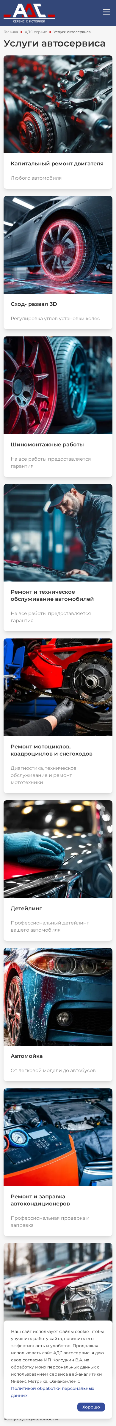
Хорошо (91, 1407)
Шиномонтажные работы (47, 444)
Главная (11, 32)
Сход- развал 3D (34, 304)
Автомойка (27, 1056)
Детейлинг (26, 908)
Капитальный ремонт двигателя (57, 163)
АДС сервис (36, 32)
